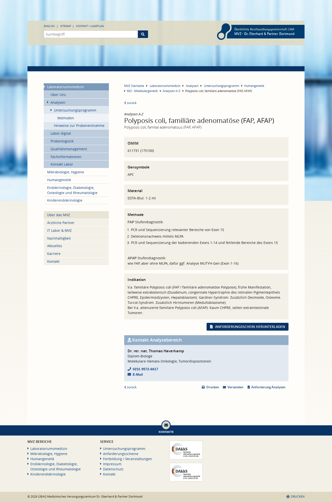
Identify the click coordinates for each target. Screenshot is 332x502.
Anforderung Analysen (268, 387)
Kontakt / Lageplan (90, 26)
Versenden (235, 387)
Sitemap (65, 26)
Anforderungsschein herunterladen (250, 326)
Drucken (212, 387)
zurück (131, 103)
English (49, 26)
